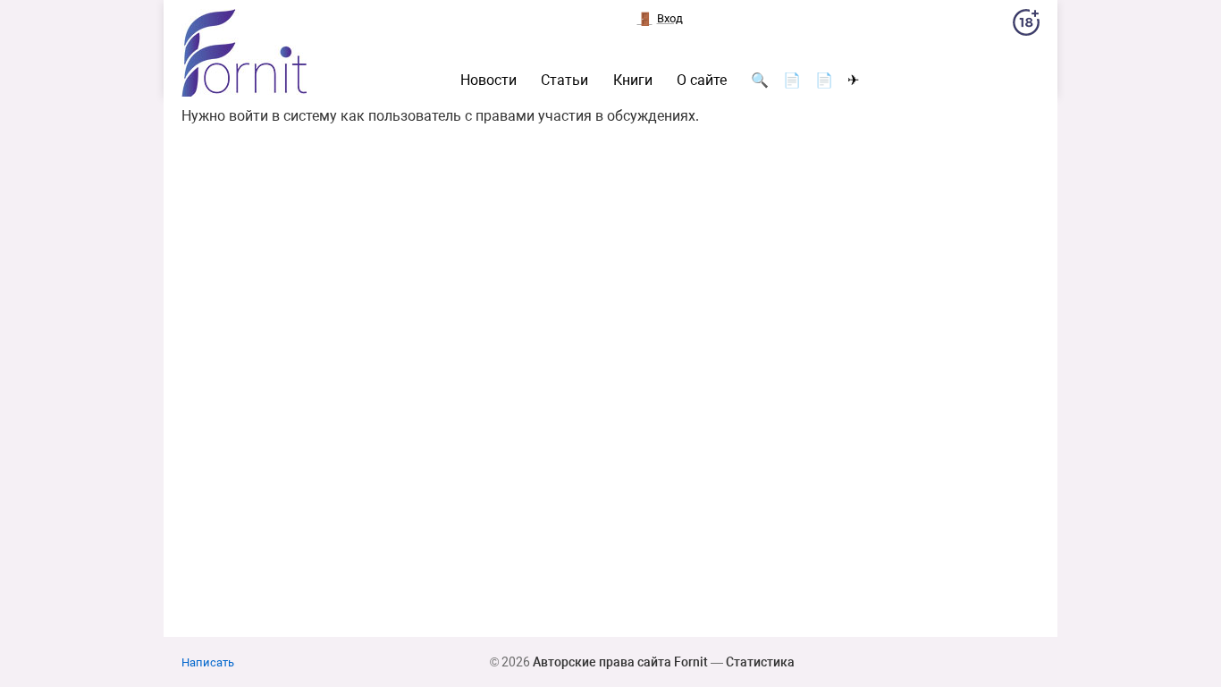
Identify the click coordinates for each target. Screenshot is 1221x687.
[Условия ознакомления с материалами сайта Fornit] (1026, 26)
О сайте (702, 80)
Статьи (564, 80)
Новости (488, 80)
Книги (633, 80)
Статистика (760, 662)
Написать (207, 662)
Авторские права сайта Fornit (620, 662)
